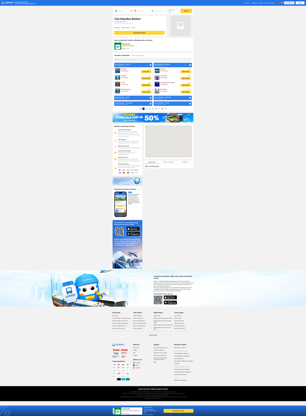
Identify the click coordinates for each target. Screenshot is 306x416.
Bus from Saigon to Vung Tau (120, 320)
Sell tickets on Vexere (257, 3)
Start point (121, 11)
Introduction (136, 347)
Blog (134, 352)
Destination (140, 11)
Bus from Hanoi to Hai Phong (120, 331)
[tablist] (168, 162)
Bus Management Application (181, 356)
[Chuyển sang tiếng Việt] (278, 3)
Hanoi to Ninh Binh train (139, 326)
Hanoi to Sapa (178, 318)
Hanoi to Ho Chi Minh (179, 328)
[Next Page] (165, 108)
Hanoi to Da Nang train (139, 320)
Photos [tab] (185, 162)
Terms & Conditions (159, 350)
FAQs (155, 362)
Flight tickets (158, 312)
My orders (247, 3)
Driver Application (178, 358)
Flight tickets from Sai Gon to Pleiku (163, 334)
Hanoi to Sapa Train (138, 318)
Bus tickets (116, 312)
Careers (135, 350)
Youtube (137, 367)
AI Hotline (176, 363)
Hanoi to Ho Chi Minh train (140, 323)
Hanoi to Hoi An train (138, 331)
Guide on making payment (160, 347)
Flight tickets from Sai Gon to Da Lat (163, 331)
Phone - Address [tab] (169, 162)
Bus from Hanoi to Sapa (119, 328)
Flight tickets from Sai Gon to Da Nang (162, 328)
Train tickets (137, 312)
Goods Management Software (182, 369)
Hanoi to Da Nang (178, 323)
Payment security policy (160, 355)
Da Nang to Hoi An (179, 320)
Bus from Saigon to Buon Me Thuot (122, 318)
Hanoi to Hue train (137, 328)
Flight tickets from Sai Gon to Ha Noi (163, 325)
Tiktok (137, 365)
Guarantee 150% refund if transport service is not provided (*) (24, 2)
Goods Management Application (182, 372)
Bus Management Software (181, 353)
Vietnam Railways (137, 315)
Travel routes (178, 312)
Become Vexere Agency (180, 374)
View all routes (153, 335)
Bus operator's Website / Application (183, 361)
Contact (135, 355)
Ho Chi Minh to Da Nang (180, 331)
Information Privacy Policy (160, 352)
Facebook (137, 362)
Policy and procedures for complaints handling (160, 358)
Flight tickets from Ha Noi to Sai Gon (163, 318)
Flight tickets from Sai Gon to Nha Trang (162, 321)
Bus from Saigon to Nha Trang (120, 323)
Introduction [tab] (152, 162)
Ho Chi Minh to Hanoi (179, 326)
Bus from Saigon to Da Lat (119, 326)
